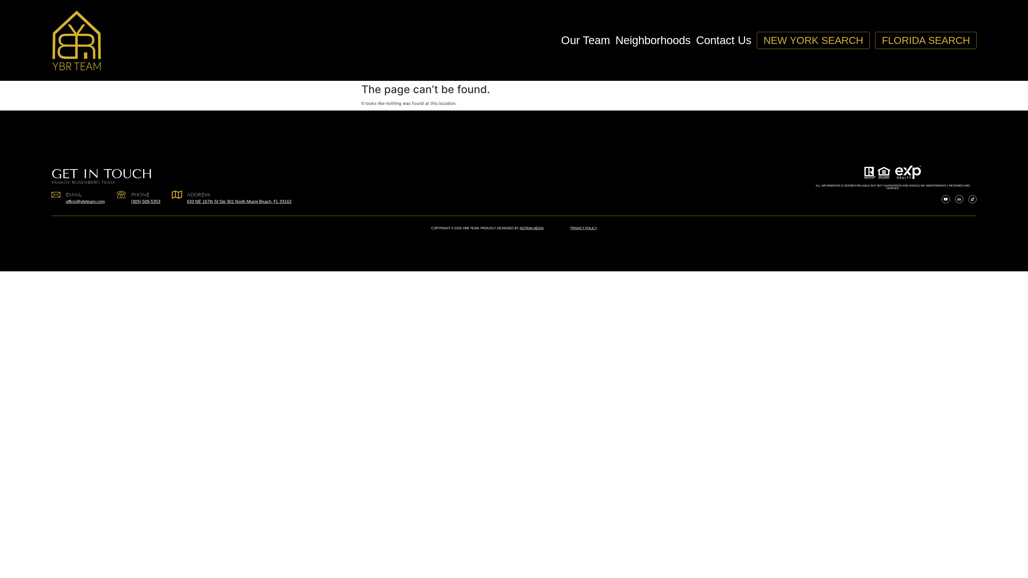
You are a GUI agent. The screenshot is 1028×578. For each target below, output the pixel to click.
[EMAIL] (56, 194)
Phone (140, 195)
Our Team (585, 40)
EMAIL (74, 195)
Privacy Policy (583, 228)
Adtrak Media (532, 228)
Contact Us (723, 40)
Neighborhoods (653, 40)
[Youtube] (946, 199)
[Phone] (121, 194)
